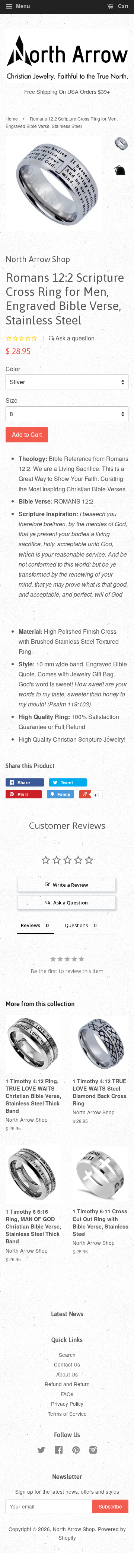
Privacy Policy (67, 1403)
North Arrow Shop (74, 1529)
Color (13, 369)
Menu (22, 6)
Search (67, 1354)
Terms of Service (67, 1413)
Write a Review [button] (70, 884)
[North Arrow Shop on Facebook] (58, 1451)
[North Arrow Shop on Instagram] (93, 1451)
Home (12, 118)
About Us (67, 1374)
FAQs (67, 1394)
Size (11, 400)
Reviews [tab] (30, 925)
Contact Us (67, 1364)
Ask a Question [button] (70, 902)
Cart (122, 6)
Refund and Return (67, 1384)
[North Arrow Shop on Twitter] (41, 1451)
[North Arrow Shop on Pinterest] (76, 1451)
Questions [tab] (76, 925)
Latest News (67, 1313)
